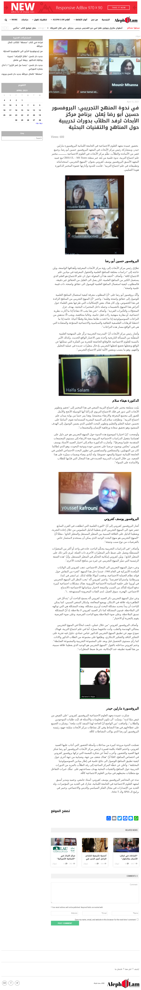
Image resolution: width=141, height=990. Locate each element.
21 (28, 115)
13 (34, 110)
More (14, 20)
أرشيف (136, 969)
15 (22, 110)
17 (10, 110)
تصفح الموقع (60, 810)
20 (34, 115)
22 (22, 115)
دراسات (24, 20)
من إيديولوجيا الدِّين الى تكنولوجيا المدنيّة (23, 51)
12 (40, 110)
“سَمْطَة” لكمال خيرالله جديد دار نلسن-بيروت (22, 74)
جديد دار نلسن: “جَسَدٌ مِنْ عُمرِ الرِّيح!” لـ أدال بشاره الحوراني (22, 67)
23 (16, 115)
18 (4, 110)
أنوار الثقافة (81, 20)
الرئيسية (106, 20)
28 (28, 120)
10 (10, 105)
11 (4, 105)
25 (4, 115)
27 (34, 120)
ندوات (137, 36)
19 (40, 115)
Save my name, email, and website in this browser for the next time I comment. (105, 920)
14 (28, 110)
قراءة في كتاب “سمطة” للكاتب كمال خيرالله (25, 44)
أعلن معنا (128, 969)
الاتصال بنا (118, 969)
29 (22, 120)
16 (16, 110)
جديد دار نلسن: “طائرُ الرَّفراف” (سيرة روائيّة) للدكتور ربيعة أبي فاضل (25, 58)
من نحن (94, 20)
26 (40, 120)
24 (10, 115)
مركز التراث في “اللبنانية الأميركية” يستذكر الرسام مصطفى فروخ (66, 857)
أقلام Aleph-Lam (61, 20)
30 (16, 120)
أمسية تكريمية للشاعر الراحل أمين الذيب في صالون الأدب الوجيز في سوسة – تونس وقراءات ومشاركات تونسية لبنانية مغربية (95, 857)
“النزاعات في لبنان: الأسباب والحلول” (129, 857)
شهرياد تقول (40, 20)
